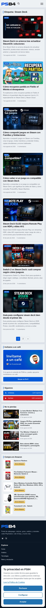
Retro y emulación (7, 559)
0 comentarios (22, 55)
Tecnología (4, 556)
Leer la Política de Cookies (14, 582)
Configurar (23, 595)
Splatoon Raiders (20, 461)
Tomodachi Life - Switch (23, 506)
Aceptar (23, 602)
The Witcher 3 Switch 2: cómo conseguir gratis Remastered (29, 434)
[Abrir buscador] (18, 3)
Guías (3, 549)
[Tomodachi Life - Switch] (8, 509)
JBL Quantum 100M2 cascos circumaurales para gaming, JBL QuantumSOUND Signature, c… (26, 496)
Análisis (3, 552)
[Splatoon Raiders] (8, 464)
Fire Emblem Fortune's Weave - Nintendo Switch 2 (26, 473)
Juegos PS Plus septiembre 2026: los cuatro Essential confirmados (30, 423)
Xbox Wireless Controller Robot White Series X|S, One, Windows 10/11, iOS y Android (28, 485)
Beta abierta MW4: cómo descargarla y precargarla (30, 445)
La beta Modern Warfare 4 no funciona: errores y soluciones (31, 413)
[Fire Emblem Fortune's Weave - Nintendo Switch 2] (8, 475)
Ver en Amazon (19, 464)
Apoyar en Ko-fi (23, 379)
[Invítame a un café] (23, 360)
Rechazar (23, 588)
